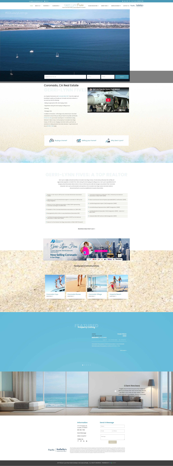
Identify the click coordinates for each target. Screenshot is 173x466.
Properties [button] (46, 5)
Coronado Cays (52, 294)
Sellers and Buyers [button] (92, 5)
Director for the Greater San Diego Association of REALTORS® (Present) (65, 222)
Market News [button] (104, 5)
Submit (112, 442)
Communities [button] (55, 5)
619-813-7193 (50, 126)
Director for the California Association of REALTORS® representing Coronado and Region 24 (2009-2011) (63, 205)
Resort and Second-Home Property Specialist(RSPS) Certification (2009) (107, 199)
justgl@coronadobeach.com (36, 1)
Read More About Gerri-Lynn (86, 229)
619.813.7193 (140, 1)
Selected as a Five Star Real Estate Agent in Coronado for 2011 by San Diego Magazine (64, 200)
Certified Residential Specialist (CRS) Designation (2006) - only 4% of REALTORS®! (106, 211)
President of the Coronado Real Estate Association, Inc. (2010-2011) (64, 209)
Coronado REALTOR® (63, 96)
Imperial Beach (115, 294)
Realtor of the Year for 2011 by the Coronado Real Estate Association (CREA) (64, 195)
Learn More (49, 296)
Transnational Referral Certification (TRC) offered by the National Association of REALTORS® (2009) (106, 195)
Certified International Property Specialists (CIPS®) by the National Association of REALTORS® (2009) (64, 217)
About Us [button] (37, 5)
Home (31, 5)
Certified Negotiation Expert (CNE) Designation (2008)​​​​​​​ (103, 203)
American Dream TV (116, 5)
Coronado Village (95, 294)
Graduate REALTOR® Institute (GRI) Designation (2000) (103, 216)
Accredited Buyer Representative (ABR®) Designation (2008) (104, 207)
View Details (123, 350)
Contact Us (126, 5)
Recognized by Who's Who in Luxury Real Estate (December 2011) (63, 213)
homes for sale (48, 118)
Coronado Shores (74, 294)
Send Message (81, 433)
